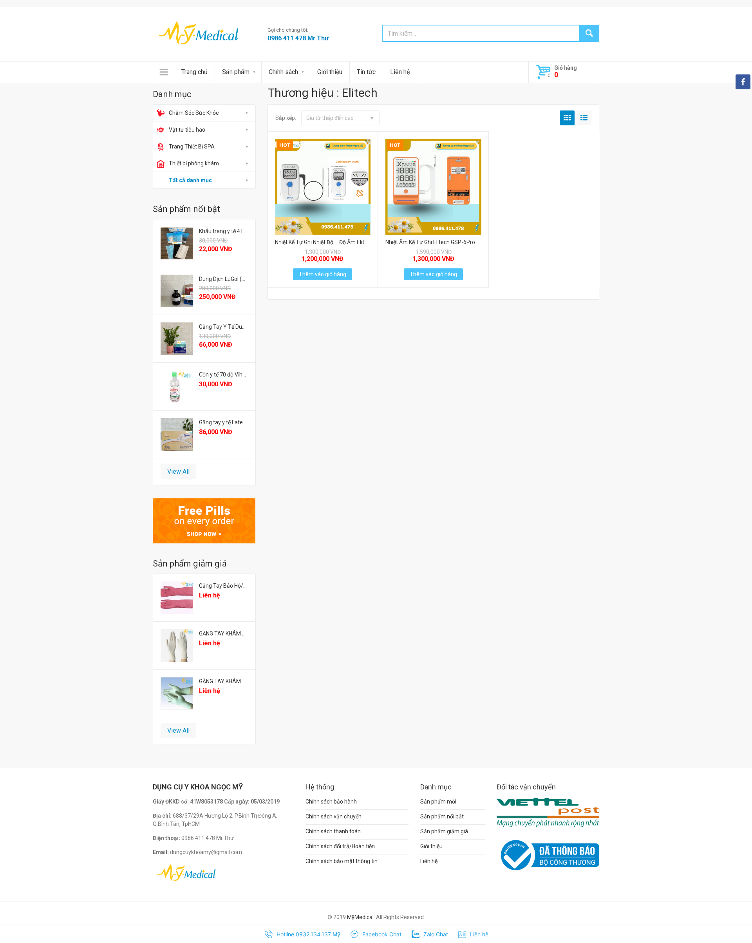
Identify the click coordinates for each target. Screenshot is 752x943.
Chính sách (283, 72)
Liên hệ (400, 72)
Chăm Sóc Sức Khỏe (194, 113)
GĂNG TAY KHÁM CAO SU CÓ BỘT (223, 681)
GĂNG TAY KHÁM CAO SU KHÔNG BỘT (223, 633)
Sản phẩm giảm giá (444, 831)
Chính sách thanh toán (333, 831)
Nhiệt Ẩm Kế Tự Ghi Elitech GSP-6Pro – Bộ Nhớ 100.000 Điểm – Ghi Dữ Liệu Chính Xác (433, 242)
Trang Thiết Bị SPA (192, 146)
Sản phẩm (235, 72)
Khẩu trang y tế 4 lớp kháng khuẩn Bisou (223, 231)
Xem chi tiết (322, 184)
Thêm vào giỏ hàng (322, 274)
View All (178, 471)
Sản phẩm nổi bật (442, 816)
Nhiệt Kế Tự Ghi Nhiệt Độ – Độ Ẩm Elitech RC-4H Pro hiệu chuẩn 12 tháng (323, 242)
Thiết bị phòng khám (194, 163)
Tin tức (366, 72)
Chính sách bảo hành (331, 801)
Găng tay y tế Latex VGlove (223, 422)
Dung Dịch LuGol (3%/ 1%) (223, 279)
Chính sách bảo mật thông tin (342, 861)
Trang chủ (194, 72)
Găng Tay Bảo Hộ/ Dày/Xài (223, 586)
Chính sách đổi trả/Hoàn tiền (340, 846)
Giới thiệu (329, 72)
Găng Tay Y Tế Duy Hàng (223, 327)
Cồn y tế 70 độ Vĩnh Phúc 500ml (223, 374)
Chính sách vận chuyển (334, 816)
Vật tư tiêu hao (187, 130)
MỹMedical (360, 917)
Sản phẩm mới (438, 801)
